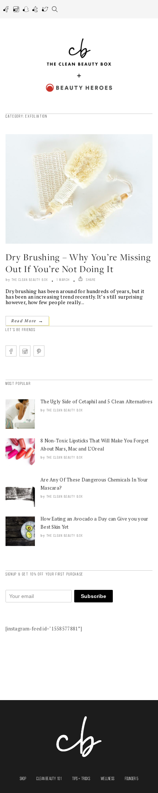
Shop (23, 779)
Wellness (107, 779)
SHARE (90, 280)
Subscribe (93, 596)
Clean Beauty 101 (48, 779)
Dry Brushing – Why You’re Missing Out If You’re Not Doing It (78, 263)
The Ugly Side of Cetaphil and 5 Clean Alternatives (96, 401)
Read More (27, 320)
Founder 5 (132, 779)
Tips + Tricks (81, 779)
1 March (63, 280)
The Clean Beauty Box (30, 280)
